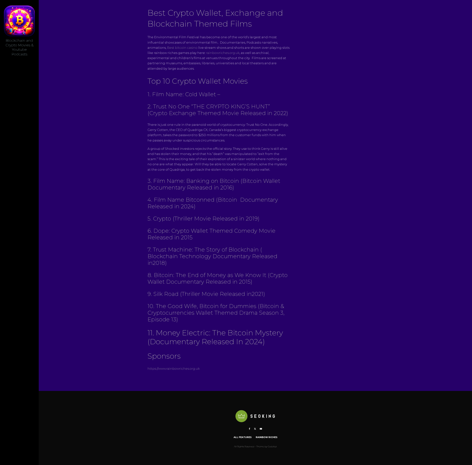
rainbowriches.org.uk (223, 53)
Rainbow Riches (266, 437)
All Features (242, 437)
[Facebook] (249, 429)
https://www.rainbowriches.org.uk (174, 368)
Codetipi (272, 446)
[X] (255, 429)
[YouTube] (261, 429)
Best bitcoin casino (182, 47)
